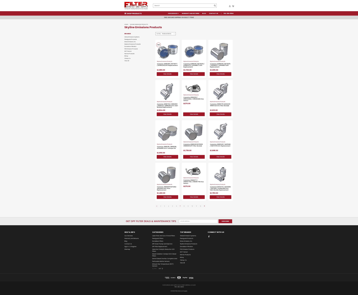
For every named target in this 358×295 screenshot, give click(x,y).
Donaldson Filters (157, 241)
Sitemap (127, 249)
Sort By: (159, 34)
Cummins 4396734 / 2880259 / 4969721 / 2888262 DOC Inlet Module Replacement (167, 105)
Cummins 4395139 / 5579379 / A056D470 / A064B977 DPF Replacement (193, 65)
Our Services (173, 13)
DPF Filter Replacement (159, 246)
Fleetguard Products (130, 39)
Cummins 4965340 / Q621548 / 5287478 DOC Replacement (220, 145)
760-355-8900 (228, 13)
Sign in (126, 246)
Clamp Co (127, 58)
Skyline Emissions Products (132, 44)
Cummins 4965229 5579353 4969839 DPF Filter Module (193, 145)
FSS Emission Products (131, 49)
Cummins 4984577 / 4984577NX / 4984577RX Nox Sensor (193, 181)
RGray (126, 56)
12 (200, 206)
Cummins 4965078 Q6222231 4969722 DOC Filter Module (220, 105)
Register (133, 246)
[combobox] (185, 6)
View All (126, 61)
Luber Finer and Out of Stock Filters (163, 236)
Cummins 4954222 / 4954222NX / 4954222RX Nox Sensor (193, 98)
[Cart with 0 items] (233, 6)
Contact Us (213, 13)
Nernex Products (129, 54)
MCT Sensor (128, 51)
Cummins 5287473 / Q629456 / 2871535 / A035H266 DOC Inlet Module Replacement (220, 188)
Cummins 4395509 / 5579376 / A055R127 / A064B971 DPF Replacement (220, 65)
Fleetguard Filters (157, 238)
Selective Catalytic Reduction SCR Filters (163, 250)
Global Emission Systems (131, 37)
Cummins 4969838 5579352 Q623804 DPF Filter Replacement (166, 188)
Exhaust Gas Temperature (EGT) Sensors (162, 265)
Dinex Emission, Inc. (130, 42)
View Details (167, 74)
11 (196, 206)
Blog (204, 13)
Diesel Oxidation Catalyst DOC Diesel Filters (164, 255)
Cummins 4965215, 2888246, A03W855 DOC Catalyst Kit (167, 147)
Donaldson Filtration (130, 46)
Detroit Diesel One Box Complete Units (164, 259)
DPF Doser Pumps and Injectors (162, 244)
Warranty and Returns (190, 13)
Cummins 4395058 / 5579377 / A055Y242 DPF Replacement (167, 64)
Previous (353, 289)
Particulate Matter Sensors (160, 261)
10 (192, 206)
